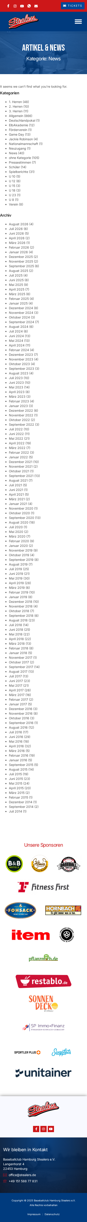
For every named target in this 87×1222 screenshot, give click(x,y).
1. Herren (15, 102)
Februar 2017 (18, 699)
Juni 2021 (16, 490)
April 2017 (16, 690)
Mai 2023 (16, 387)
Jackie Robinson (21, 139)
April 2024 (17, 345)
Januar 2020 (18, 546)
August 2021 (18, 480)
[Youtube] (51, 1129)
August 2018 (18, 620)
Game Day (16, 134)
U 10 (12, 176)
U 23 (12, 195)
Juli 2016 (15, 732)
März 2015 (17, 793)
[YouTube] (22, 5)
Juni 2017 (16, 681)
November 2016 (21, 713)
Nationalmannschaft (23, 144)
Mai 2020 (16, 532)
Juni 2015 (16, 779)
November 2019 (21, 550)
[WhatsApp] (29, 5)
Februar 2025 (19, 299)
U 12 (12, 181)
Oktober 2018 (19, 611)
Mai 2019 (16, 578)
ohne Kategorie (20, 158)
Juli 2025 (16, 275)
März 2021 (17, 499)
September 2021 (21, 476)
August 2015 (18, 769)
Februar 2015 (18, 797)
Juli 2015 (15, 774)
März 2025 (17, 294)
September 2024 (21, 322)
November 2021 (21, 466)
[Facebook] (8, 5)
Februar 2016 (18, 755)
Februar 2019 (18, 592)
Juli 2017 (15, 676)
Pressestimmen (20, 162)
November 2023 (21, 359)
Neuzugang (17, 148)
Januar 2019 (18, 597)
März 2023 (17, 396)
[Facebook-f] (36, 1129)
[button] (78, 21)
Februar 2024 (19, 350)
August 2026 (18, 224)
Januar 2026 (18, 252)
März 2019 (17, 587)
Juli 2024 (16, 331)
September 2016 (21, 723)
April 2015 (16, 788)
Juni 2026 (16, 233)
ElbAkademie (18, 125)
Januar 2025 (18, 303)
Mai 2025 (16, 285)
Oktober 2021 (19, 471)
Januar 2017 (18, 704)
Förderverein (18, 130)
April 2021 (16, 494)
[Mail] (36, 5)
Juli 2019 (15, 569)
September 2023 (21, 368)
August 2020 (18, 522)
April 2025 (16, 289)
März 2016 (17, 751)
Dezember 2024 (21, 308)
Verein (13, 204)
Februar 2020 (19, 541)
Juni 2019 (16, 573)
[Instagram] (15, 5)
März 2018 (17, 643)
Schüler (14, 167)
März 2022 (17, 448)
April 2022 (17, 443)
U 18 (12, 190)
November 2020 (21, 508)
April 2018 (16, 639)
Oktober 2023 (19, 364)
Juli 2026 (16, 229)
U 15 (12, 186)
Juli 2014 (15, 811)
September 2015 (21, 765)
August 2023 (18, 373)
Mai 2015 (15, 783)
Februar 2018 (18, 648)
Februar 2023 (19, 401)
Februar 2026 (19, 247)
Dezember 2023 (21, 354)
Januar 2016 (18, 760)
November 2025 (21, 261)
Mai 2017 (15, 685)
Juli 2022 (16, 429)
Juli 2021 (15, 485)
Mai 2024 (16, 340)
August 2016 (18, 727)
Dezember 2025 (21, 257)
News (13, 153)
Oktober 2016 (19, 718)
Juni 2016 (16, 737)
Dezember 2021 (20, 462)
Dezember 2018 (20, 601)
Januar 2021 (18, 504)
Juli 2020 (16, 527)
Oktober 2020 (19, 513)
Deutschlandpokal (22, 120)
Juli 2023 (16, 378)
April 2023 (17, 392)
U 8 (11, 200)
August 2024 (18, 326)
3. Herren (16, 111)
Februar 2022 (19, 452)
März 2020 (17, 536)
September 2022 (21, 424)
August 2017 (18, 671)
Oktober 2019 (19, 555)
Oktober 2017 (19, 662)
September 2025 (21, 266)
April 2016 (16, 746)
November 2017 (20, 657)
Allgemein (16, 116)
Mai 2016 (16, 741)
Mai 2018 (16, 634)
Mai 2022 (16, 438)
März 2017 (17, 695)
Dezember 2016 (20, 709)
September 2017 (21, 667)
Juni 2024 (16, 336)
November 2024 (21, 312)
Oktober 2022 (19, 420)
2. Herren (16, 106)
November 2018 (21, 606)
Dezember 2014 (20, 802)
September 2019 (21, 560)
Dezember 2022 (21, 410)
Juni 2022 (16, 434)
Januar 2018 (18, 653)
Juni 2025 (16, 280)
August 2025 (18, 271)
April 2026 (17, 238)
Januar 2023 (18, 406)
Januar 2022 (18, 457)
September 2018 (21, 615)
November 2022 (21, 415)
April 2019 (16, 583)
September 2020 (21, 518)
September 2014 (21, 807)
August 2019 (18, 564)
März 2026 (17, 243)
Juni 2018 (16, 629)
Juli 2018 (15, 625)
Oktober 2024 (19, 317)
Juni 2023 (16, 382)
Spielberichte (18, 172)
